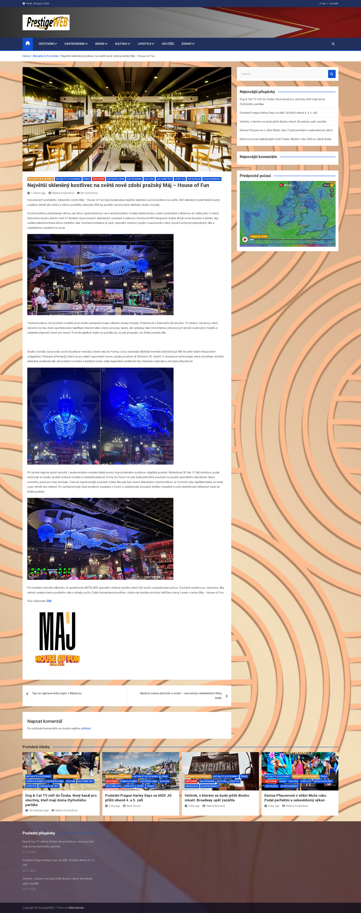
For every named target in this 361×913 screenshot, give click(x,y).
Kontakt (334, 3)
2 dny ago (114, 805)
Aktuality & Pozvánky (40, 179)
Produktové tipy (48, 786)
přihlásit (86, 728)
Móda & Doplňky (323, 781)
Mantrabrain (76, 907)
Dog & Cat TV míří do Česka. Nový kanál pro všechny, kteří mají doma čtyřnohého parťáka (61, 800)
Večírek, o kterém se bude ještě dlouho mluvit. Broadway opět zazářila (283, 121)
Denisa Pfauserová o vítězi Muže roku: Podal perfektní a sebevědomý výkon (286, 130)
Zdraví (186, 43)
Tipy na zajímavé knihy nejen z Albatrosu (57, 693)
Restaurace (194, 179)
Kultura (121, 43)
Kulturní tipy (164, 179)
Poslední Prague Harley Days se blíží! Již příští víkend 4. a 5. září (278, 112)
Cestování (46, 43)
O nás (322, 3)
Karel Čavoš (133, 805)
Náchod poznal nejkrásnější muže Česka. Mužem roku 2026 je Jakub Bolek (285, 139)
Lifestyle (144, 43)
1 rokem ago (38, 193)
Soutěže (168, 43)
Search (332, 74)
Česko (86, 179)
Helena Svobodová (63, 193)
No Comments (89, 193)
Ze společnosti (212, 179)
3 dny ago (194, 805)
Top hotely (271, 786)
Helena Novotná (215, 805)
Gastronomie (74, 43)
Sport (140, 786)
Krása (99, 43)
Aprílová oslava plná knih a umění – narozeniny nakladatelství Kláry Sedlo (181, 696)
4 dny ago (273, 805)
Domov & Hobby (34, 781)
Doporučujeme (115, 179)
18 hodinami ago (39, 810)
